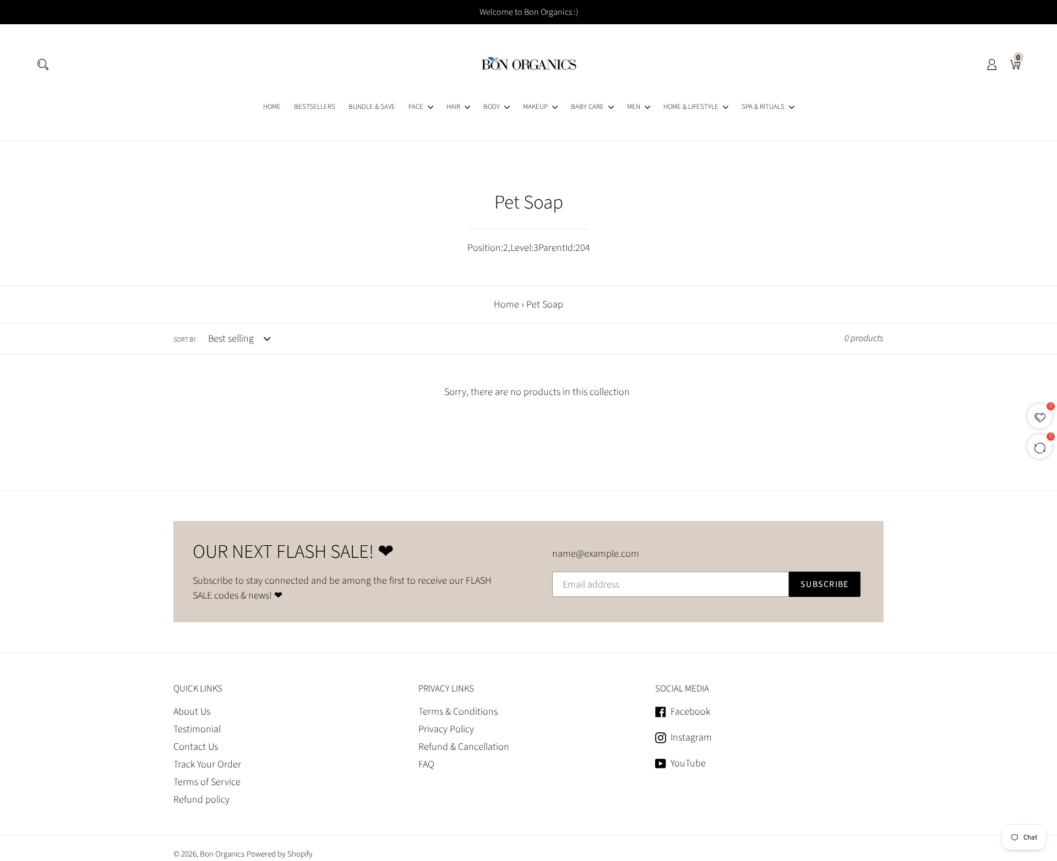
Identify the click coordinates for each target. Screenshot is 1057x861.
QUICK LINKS (197, 688)
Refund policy (201, 800)
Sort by (184, 339)
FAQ (426, 764)
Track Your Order (207, 764)
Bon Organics (222, 854)
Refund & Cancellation (463, 747)
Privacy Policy (446, 729)
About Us (191, 712)
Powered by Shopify (280, 854)
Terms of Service (207, 782)
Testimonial (197, 729)
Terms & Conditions (458, 712)
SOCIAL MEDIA (682, 688)
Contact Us (195, 747)
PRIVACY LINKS (446, 688)
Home (506, 304)
